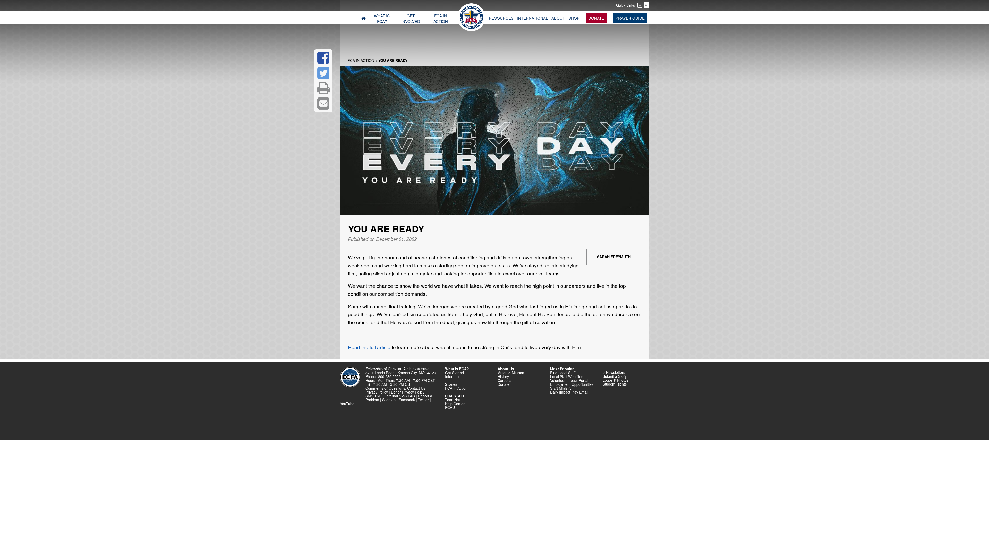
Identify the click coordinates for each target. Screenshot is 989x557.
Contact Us (416, 388)
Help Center (455, 403)
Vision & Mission (511, 372)
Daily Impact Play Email (569, 392)
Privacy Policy (376, 392)
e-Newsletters (614, 372)
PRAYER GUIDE (630, 18)
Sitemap (389, 399)
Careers (504, 380)
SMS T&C (373, 395)
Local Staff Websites (566, 376)
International (455, 376)
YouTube (347, 403)
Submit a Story (615, 376)
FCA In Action (361, 60)
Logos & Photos (615, 380)
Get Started (454, 372)
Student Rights (615, 384)
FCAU (450, 407)
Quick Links (625, 5)
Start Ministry (561, 388)
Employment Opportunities (571, 384)
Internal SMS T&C (400, 395)
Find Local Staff (562, 372)
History (503, 376)
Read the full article (370, 346)
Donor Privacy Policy (407, 392)
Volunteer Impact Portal (569, 380)
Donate (503, 384)
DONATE (596, 18)
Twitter (423, 399)
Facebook (407, 399)
